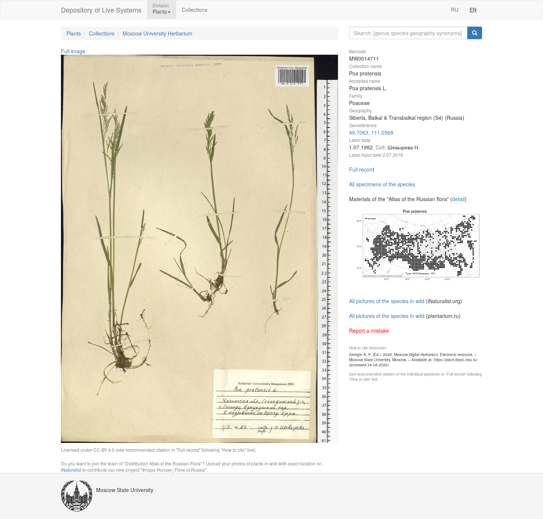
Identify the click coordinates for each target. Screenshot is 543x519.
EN (473, 9)
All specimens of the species (382, 184)
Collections (194, 9)
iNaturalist (71, 470)
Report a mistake (369, 330)
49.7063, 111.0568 (371, 132)
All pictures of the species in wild (386, 301)
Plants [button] (160, 11)
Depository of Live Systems (101, 9)
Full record (361, 169)
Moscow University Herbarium (157, 33)
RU (454, 9)
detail (458, 199)
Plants (73, 33)
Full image (73, 51)
